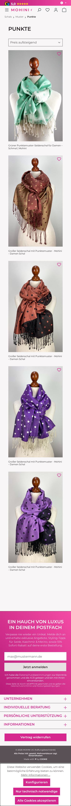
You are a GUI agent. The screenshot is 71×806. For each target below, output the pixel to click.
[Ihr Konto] (56, 10)
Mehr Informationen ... (35, 775)
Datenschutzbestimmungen (35, 674)
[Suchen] (39, 10)
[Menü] (8, 10)
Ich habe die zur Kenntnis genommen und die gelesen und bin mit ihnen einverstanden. (35, 677)
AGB (32, 677)
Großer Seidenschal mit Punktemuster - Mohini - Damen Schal (35, 252)
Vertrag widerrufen (35, 737)
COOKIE (43, 759)
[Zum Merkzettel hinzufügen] (59, 54)
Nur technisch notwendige (37, 791)
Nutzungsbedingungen (48, 686)
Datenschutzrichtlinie (21, 686)
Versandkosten (35, 755)
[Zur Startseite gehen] (21, 10)
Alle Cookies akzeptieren (36, 800)
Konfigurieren (37, 782)
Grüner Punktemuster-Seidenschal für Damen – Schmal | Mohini (35, 147)
